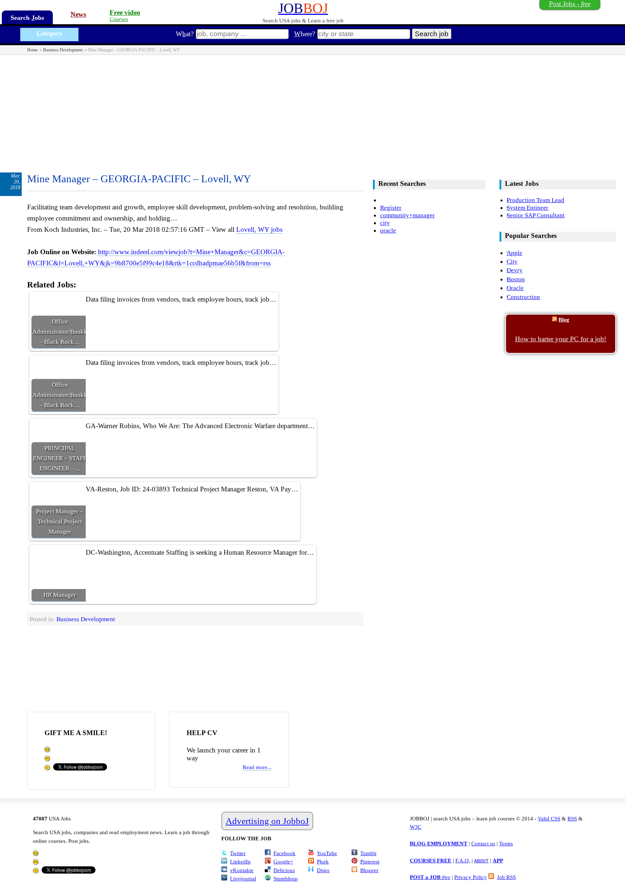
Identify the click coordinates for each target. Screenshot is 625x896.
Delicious (284, 870)
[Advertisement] (312, 109)
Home (32, 49)
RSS (572, 818)
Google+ (283, 861)
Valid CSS (549, 818)
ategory (49, 33)
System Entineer (527, 207)
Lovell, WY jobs (259, 229)
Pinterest (369, 861)
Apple (514, 252)
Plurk (323, 861)
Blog (563, 319)
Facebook (284, 853)
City (512, 261)
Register (390, 207)
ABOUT (481, 860)
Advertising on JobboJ (267, 821)
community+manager (407, 215)
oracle (388, 230)
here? (304, 34)
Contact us (483, 843)
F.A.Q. (462, 860)
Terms (506, 843)
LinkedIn (240, 861)
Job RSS (506, 877)
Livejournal (243, 878)
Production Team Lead (535, 200)
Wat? (185, 34)
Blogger (369, 870)
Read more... (257, 767)
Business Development (62, 49)
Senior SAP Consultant (536, 215)
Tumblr (368, 853)
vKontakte (242, 870)
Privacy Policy (470, 877)
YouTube (327, 853)
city (385, 222)
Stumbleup (285, 878)
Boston (516, 279)
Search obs (27, 17)
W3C (415, 827)
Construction (523, 296)
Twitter (238, 853)
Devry (515, 270)
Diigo (323, 870)
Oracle (515, 287)
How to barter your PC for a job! (560, 339)
